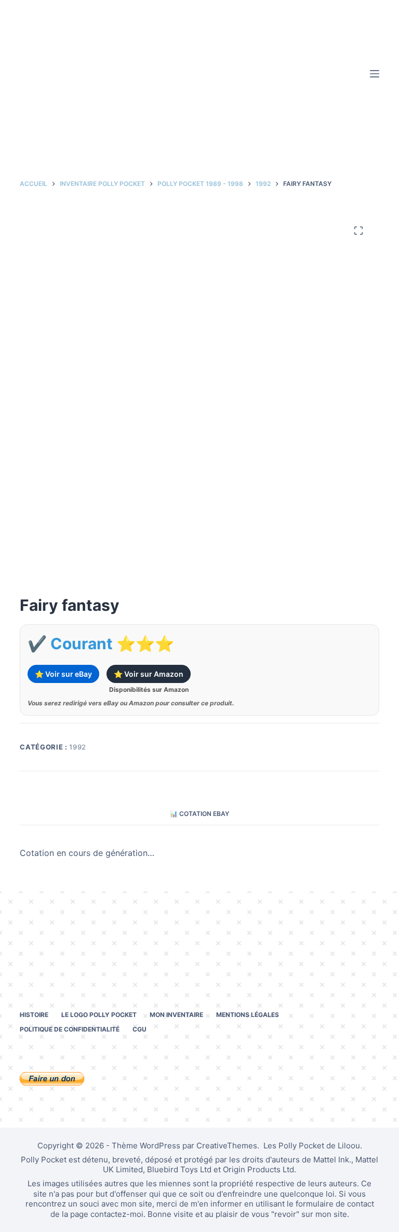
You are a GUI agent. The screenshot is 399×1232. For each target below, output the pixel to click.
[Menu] (374, 73)
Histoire (34, 1015)
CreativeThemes (226, 1145)
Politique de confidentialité (69, 1029)
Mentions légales (247, 1015)
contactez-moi (116, 1214)
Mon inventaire (176, 1015)
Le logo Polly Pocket (99, 1015)
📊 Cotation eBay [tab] (199, 814)
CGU (139, 1029)
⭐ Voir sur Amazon (148, 673)
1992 (77, 747)
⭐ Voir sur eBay (63, 673)
